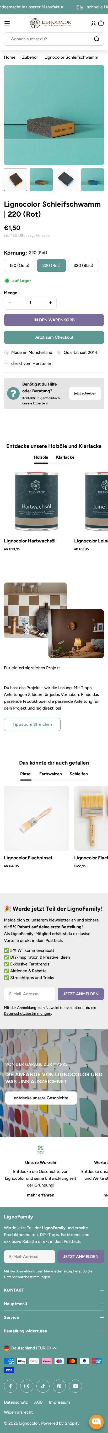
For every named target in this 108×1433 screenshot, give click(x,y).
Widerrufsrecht (18, 1412)
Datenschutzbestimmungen (27, 1013)
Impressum (59, 1402)
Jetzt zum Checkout (54, 337)
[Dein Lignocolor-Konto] (93, 23)
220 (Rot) (51, 265)
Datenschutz (16, 1402)
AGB (38, 1402)
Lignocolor (29, 1423)
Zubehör (30, 57)
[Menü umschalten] (7, 23)
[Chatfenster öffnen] (96, 1422)
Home (9, 57)
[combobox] (54, 39)
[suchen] (97, 39)
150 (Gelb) (19, 265)
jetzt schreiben (85, 393)
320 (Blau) (83, 265)
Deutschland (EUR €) (31, 1348)
